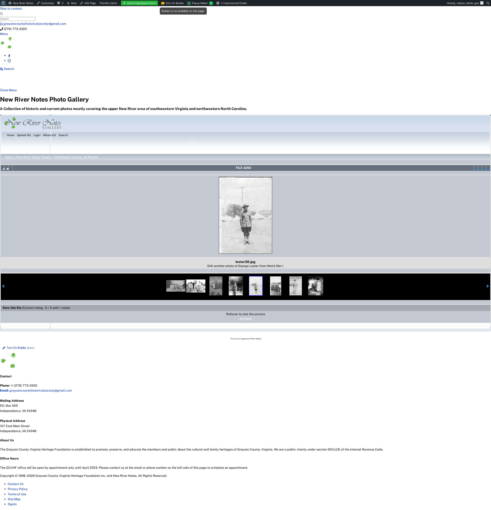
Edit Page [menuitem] (90, 3)
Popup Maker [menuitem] (202, 3)
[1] (240, 319)
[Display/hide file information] (7, 168)
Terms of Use (17, 494)
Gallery (148, 81)
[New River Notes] (29, 47)
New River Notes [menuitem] (23, 3)
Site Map (14, 499)
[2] (243, 319)
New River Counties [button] (47, 81)
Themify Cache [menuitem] (108, 3)
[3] (245, 319)
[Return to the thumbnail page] (3, 168)
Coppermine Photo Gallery (250, 339)
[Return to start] (476, 168)
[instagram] (9, 61)
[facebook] (9, 55)
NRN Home (14, 81)
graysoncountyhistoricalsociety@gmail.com (36, 390)
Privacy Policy (18, 489)
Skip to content (11, 8)
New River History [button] (121, 81)
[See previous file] (480, 168)
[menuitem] (3, 3)
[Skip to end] (488, 168)
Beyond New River (85, 81)
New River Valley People (33, 157)
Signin (12, 504)
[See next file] (484, 168)
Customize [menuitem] (47, 3)
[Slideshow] (11, 168)
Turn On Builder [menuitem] (174, 4)
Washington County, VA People (76, 157)
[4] (248, 319)
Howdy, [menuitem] (463, 3)
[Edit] (31, 348)
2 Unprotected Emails (234, 3)
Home (9, 157)
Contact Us (15, 484)
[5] (250, 319)
